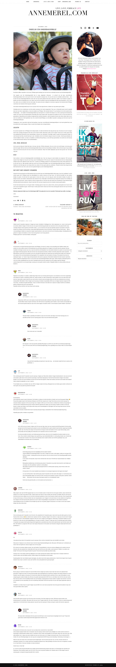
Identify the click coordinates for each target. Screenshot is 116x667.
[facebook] (89, 28)
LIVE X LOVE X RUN (49, 1)
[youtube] (97, 28)
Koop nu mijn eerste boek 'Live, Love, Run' (89, 211)
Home (27, 1)
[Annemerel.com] (58, 11)
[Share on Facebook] (18, 200)
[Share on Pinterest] (23, 200)
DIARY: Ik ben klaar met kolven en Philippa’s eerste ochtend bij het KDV (59, 206)
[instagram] (85, 28)
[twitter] (81, 28)
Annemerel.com (22, 665)
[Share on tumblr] (24, 200)
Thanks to (78, 1)
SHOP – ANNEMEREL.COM (64, 1)
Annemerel (36, 1)
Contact (87, 1)
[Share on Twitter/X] (20, 200)
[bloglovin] (93, 28)
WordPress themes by (94, 665)
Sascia (20, 532)
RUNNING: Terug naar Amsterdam (22, 205)
